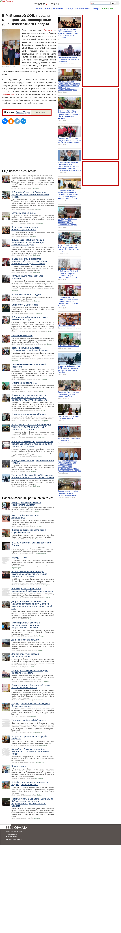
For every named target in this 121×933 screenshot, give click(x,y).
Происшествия (82, 8)
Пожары (96, 8)
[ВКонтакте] (5, 121)
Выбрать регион (11, 836)
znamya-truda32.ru (12, 66)
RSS (20, 839)
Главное (38, 8)
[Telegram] (17, 121)
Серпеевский (8, 94)
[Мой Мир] (23, 121)
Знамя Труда (23, 112)
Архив (47, 8)
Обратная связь (11, 835)
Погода (69, 8)
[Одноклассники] (11, 121)
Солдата (48, 30)
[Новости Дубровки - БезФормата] (6, 1)
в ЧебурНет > (109, 8)
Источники (58, 8)
